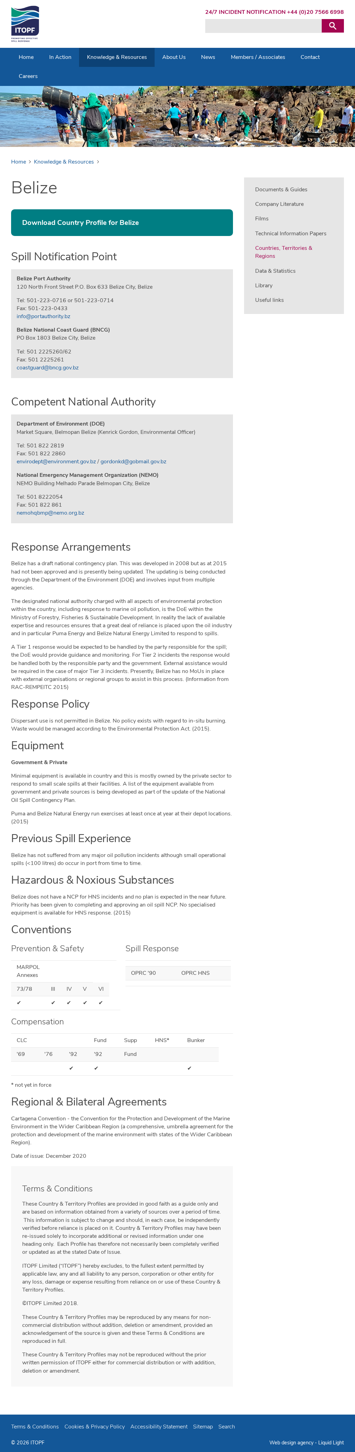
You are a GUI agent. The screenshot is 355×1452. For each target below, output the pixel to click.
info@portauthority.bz (43, 316)
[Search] (333, 26)
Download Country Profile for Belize (80, 222)
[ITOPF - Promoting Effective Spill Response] (25, 24)
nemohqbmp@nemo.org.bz (50, 513)
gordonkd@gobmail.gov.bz (133, 461)
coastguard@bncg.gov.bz (48, 367)
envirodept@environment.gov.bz (56, 461)
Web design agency (292, 1442)
